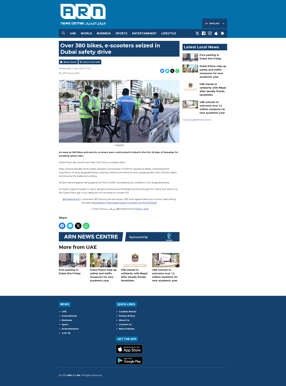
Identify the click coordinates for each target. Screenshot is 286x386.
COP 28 (66, 333)
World (86, 33)
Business (104, 33)
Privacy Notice (127, 316)
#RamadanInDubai (116, 202)
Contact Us (125, 324)
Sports (121, 33)
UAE (73, 33)
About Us (124, 320)
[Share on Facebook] (162, 71)
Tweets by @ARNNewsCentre (196, 120)
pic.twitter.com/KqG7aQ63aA (142, 202)
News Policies (127, 328)
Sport (65, 324)
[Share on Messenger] (167, 71)
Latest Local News (201, 47)
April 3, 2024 (142, 209)
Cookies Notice (127, 311)
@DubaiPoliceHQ (72, 199)
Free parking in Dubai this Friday (70, 271)
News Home (70, 62)
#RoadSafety (99, 202)
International (69, 316)
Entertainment (144, 33)
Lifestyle (168, 33)
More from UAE (91, 62)
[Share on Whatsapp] (177, 71)
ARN (69, 375)
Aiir (78, 375)
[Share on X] (172, 71)
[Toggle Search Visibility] (63, 33)
